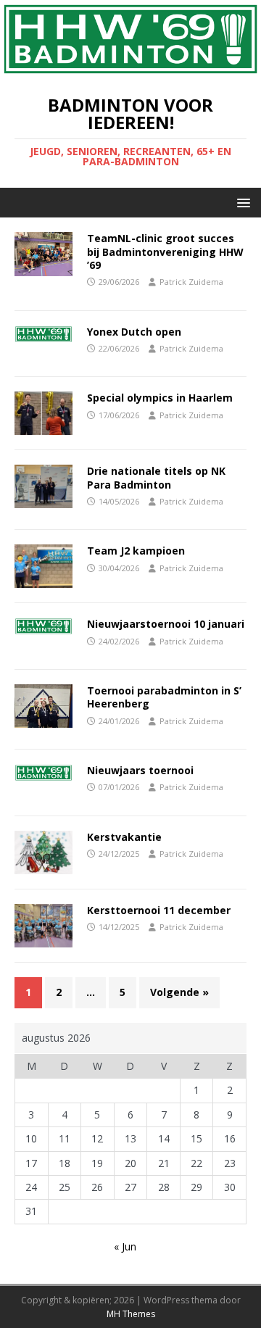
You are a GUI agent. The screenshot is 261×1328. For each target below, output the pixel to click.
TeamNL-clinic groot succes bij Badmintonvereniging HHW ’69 (165, 251)
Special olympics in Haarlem (160, 397)
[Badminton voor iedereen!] (130, 70)
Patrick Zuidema (191, 281)
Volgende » (179, 992)
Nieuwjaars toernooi (140, 770)
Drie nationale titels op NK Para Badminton (156, 477)
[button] (241, 201)
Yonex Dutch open (134, 332)
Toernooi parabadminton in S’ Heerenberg (164, 697)
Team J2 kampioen (136, 550)
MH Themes (131, 1314)
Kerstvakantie (124, 837)
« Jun (125, 1246)
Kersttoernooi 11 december (159, 910)
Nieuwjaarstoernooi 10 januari (165, 624)
